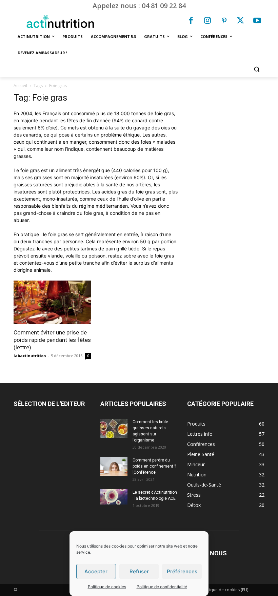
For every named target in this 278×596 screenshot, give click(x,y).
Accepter (95, 571)
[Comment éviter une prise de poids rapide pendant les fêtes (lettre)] (52, 302)
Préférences (182, 571)
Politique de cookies (107, 586)
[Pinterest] (224, 21)
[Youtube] (257, 21)
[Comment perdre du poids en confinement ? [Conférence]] (113, 466)
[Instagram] (207, 21)
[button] (256, 69)
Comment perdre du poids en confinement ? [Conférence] (154, 466)
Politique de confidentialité (162, 586)
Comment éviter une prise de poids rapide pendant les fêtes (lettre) (52, 340)
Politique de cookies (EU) (224, 590)
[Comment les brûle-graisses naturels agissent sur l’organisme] (113, 428)
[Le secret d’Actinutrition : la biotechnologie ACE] (113, 497)
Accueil (20, 85)
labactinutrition (30, 355)
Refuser (139, 571)
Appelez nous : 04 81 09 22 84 (139, 5)
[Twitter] (240, 21)
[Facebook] (191, 21)
